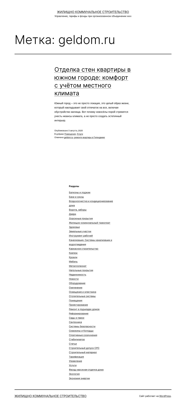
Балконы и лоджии (79, 192)
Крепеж (73, 253)
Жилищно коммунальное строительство (93, 12)
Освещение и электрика (82, 292)
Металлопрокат (78, 266)
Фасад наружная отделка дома (86, 369)
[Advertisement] (36, 202)
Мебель (73, 261)
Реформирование (78, 313)
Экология (74, 374)
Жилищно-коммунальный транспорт (89, 222)
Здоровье (74, 227)
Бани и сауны (76, 197)
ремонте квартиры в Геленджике (89, 137)
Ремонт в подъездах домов (84, 309)
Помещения (70, 133)
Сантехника (75, 322)
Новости (74, 279)
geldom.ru (68, 137)
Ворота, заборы (78, 209)
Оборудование (77, 283)
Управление (75, 361)
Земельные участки (80, 231)
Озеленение (75, 287)
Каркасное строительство (83, 248)
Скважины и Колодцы (81, 330)
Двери (72, 214)
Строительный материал (83, 352)
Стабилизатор (77, 339)
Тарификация (76, 356)
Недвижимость (77, 274)
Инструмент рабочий (81, 235)
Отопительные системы (82, 296)
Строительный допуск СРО (84, 348)
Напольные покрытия (81, 270)
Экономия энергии (79, 378)
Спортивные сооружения (83, 335)
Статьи (73, 343)
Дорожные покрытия (81, 218)
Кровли (73, 257)
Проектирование (78, 304)
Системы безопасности (82, 326)
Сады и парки (76, 317)
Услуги (80, 133)
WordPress (165, 396)
